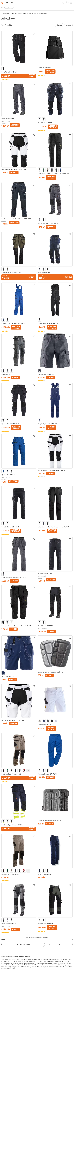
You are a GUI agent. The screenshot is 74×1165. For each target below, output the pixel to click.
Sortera (68, 25)
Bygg (4, 13)
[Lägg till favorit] (33, 33)
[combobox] (59, 944)
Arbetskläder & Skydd (30, 13)
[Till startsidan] (7, 3)
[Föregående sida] (49, 944)
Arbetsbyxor (43, 13)
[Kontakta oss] (63, 3)
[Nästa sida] (69, 944)
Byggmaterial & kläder (14, 13)
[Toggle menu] (71, 2)
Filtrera (59, 25)
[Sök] (2, 8)
